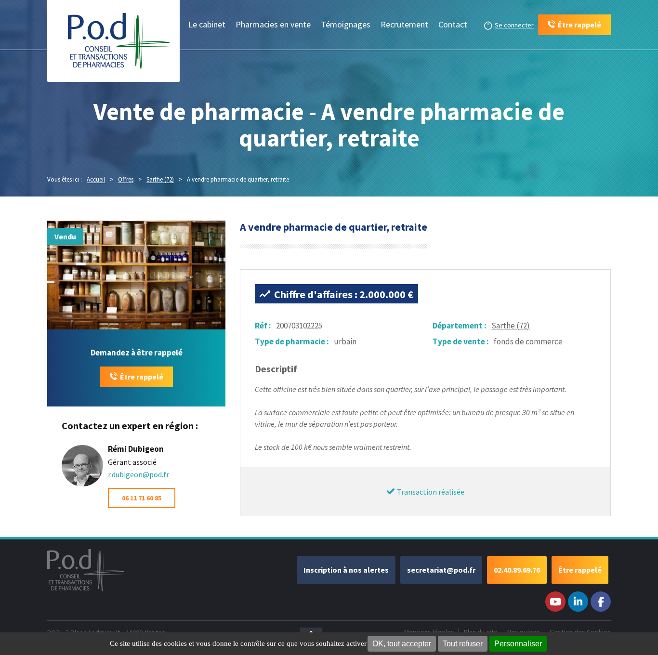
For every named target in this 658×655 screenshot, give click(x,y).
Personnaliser (518, 644)
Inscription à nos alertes (346, 570)
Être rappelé (141, 376)
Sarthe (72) (510, 325)
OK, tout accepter (401, 644)
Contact (452, 24)
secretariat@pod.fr (441, 570)
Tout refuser (463, 644)
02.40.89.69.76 (517, 570)
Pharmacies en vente (273, 24)
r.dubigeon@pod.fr (138, 474)
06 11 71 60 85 (141, 498)
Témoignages (345, 24)
